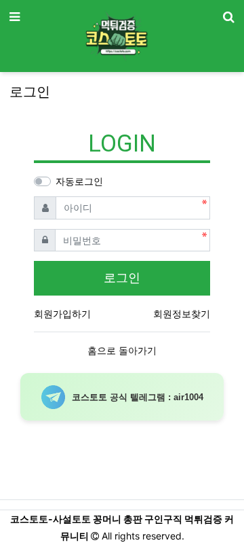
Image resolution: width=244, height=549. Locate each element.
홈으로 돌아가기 (122, 350)
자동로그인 (79, 181)
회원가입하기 (62, 313)
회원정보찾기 (181, 313)
